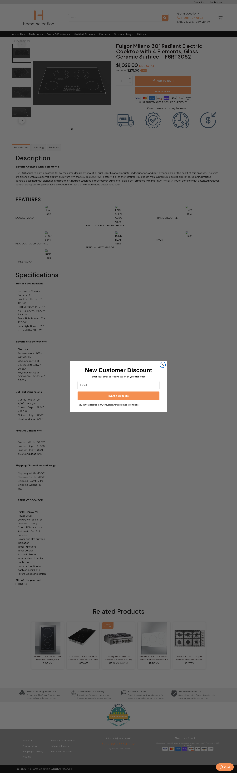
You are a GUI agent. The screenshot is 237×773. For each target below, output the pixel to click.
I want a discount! (118, 395)
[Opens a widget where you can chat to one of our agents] (225, 767)
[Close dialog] (163, 365)
